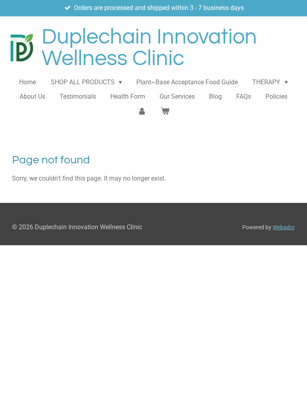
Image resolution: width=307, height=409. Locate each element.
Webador (284, 227)
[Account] (142, 111)
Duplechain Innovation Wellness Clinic (149, 47)
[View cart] (165, 111)
